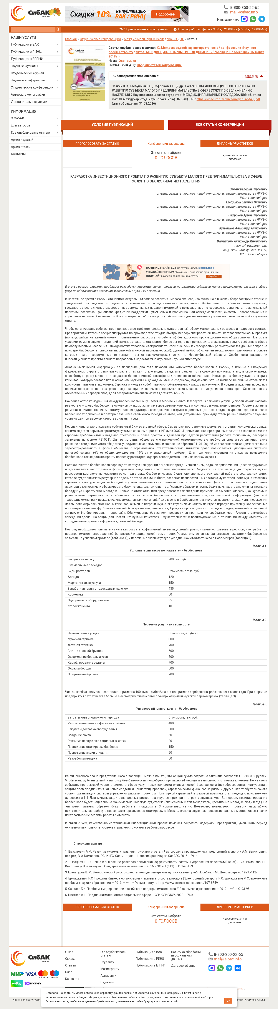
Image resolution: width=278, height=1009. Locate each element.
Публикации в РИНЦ (26, 52)
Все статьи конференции (220, 125)
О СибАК (17, 118)
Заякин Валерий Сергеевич (248, 189)
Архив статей (20, 147)
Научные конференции (28, 80)
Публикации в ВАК (25, 44)
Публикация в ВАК (149, 952)
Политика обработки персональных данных (186, 955)
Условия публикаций (112, 125)
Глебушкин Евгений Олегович (246, 202)
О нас (69, 952)
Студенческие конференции (32, 87)
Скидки (70, 958)
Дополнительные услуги (29, 102)
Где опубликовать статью (30, 133)
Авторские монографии (28, 94)
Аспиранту (108, 975)
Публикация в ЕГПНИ (27, 59)
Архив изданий (22, 140)
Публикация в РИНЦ (150, 958)
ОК (228, 1000)
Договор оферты (183, 965)
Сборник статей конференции (159, 65)
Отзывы (70, 965)
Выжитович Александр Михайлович (242, 241)
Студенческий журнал (27, 73)
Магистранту (110, 969)
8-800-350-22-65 (244, 7)
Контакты (18, 154)
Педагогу (107, 982)
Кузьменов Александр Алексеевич (243, 228)
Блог (68, 972)
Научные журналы (24, 66)
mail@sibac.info (244, 12)
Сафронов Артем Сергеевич (247, 215)
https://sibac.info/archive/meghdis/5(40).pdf (228, 99)
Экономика (127, 60)
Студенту (107, 962)
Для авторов (20, 125)
